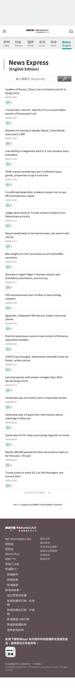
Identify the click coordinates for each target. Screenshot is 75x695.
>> (49, 492)
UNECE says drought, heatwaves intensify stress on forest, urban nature (36, 358)
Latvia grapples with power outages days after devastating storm (33, 379)
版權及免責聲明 (48, 550)
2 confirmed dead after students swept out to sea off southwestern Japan (35, 194)
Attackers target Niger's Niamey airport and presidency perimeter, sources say (32, 276)
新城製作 (12, 574)
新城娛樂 (12, 585)
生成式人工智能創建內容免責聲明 (26, 504)
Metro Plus (12, 554)
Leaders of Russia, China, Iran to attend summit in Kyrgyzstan (35, 91)
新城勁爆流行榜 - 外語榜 (21, 612)
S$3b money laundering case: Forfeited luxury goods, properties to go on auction (33, 173)
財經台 (9, 544)
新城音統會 (12, 590)
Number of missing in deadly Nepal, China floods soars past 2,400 (35, 132)
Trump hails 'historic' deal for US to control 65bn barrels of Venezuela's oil (35, 111)
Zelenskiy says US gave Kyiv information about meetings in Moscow (34, 416)
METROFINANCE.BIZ (18, 539)
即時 (6, 43)
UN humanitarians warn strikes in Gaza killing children (33, 296)
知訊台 (9, 549)
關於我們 (45, 538)
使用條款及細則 (48, 546)
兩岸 (54, 43)
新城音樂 (12, 579)
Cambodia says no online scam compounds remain (36, 397)
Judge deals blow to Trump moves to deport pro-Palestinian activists (35, 214)
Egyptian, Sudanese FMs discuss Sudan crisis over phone (35, 317)
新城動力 (10, 569)
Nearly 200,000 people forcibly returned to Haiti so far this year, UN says (36, 453)
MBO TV (10, 559)
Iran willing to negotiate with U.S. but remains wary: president (37, 152)
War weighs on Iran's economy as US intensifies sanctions (34, 255)
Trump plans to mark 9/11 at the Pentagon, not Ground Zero (34, 474)
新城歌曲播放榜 (17, 624)
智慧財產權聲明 (46, 504)
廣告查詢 (45, 542)
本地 (42, 43)
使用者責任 (58, 504)
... (46, 492)
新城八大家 (12, 564)
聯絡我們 (45, 559)
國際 (31, 43)
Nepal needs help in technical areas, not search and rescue (37, 235)
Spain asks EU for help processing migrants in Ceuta (37, 435)
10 (43, 492)
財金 (18, 43)
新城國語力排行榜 (18, 619)
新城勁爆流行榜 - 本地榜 (21, 603)
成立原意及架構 (17, 595)
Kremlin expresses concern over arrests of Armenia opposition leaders (36, 337)
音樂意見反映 (15, 630)
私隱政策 (45, 555)
